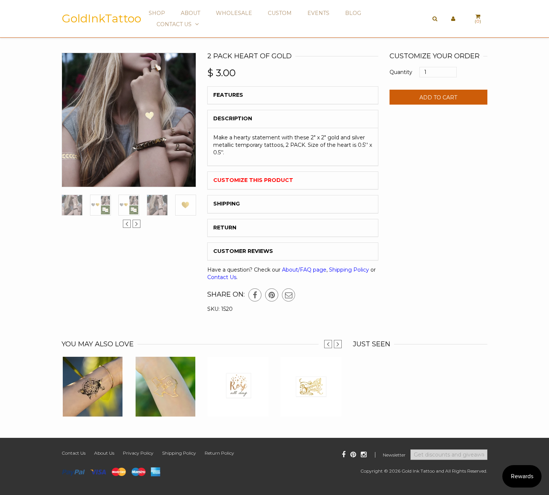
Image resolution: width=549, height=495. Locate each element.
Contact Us (221, 277)
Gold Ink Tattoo (418, 471)
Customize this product (253, 180)
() (478, 21)
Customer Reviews (243, 251)
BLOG (353, 13)
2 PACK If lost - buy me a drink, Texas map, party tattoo (165, 394)
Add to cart (438, 97)
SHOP (157, 13)
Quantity (401, 72)
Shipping (226, 203)
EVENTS (318, 13)
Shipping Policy (349, 269)
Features (228, 95)
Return (224, 227)
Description (232, 118)
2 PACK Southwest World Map (92, 397)
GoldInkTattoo (101, 18)
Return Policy (219, 453)
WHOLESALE (234, 13)
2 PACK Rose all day (238, 397)
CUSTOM (280, 13)
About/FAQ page (304, 269)
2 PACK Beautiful (311, 401)
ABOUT (190, 13)
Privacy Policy (138, 453)
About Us (104, 453)
